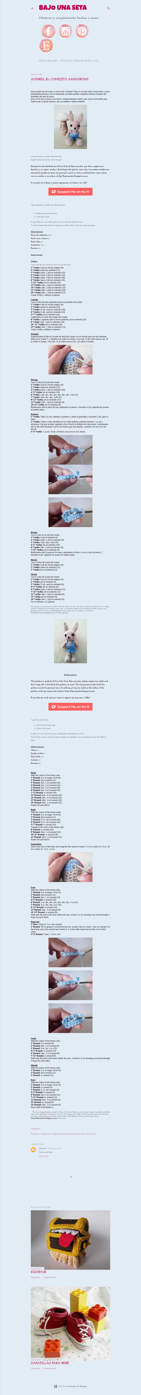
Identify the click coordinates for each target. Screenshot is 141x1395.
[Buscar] (108, 7)
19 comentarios (49, 1368)
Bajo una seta (63, 8)
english (55, 1134)
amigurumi (46, 1134)
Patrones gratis (82, 61)
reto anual (90, 1134)
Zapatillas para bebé (50, 1363)
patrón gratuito (77, 1134)
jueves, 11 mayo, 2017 (54, 1148)
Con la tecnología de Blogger (72, 1386)
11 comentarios (49, 1277)
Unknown (43, 1148)
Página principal (48, 61)
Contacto (65, 61)
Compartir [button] (35, 1129)
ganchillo (64, 1134)
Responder (43, 1156)
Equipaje (38, 1272)
